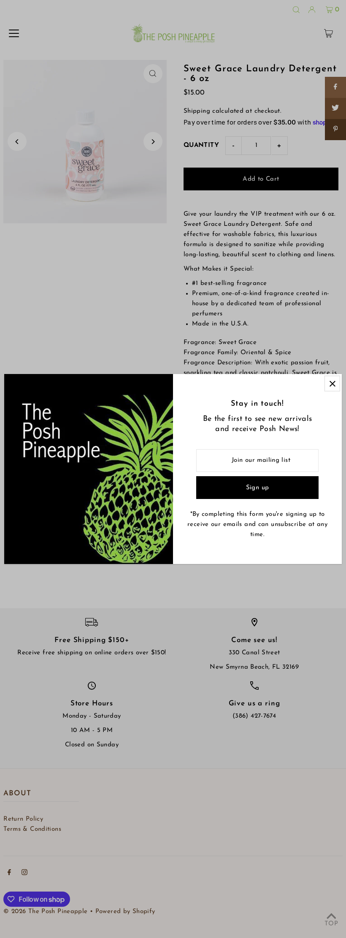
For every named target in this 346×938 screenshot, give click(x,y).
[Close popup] (332, 383)
